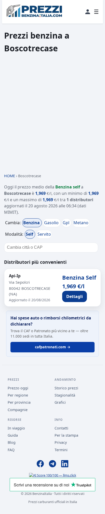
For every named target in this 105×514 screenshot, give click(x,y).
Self (30, 234)
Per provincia (19, 402)
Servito (44, 234)
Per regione (18, 395)
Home (9, 175)
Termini (61, 449)
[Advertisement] (52, 113)
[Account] (88, 12)
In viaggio (16, 428)
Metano (80, 222)
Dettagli (74, 296)
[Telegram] (52, 464)
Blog (12, 442)
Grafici (60, 402)
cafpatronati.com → (52, 346)
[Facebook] (40, 464)
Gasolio (52, 222)
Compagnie (18, 409)
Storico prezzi (66, 388)
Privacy (61, 442)
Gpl (66, 222)
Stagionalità (65, 395)
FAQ (11, 449)
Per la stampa (66, 435)
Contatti (61, 428)
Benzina (32, 222)
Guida (13, 435)
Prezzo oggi (18, 388)
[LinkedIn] (64, 464)
